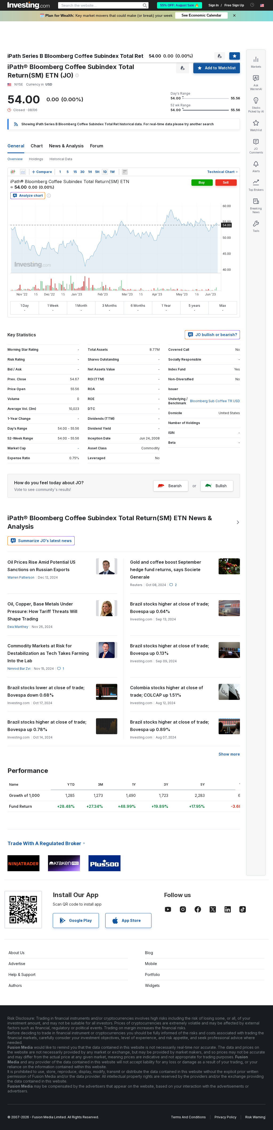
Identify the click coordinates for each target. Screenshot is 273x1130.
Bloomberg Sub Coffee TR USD (215, 401)
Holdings (36, 159)
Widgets (152, 985)
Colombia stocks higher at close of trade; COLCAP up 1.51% (166, 691)
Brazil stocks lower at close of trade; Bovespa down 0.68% (46, 691)
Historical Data (61, 159)
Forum (96, 145)
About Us (17, 952)
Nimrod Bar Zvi (18, 669)
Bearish (175, 485)
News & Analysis (66, 145)
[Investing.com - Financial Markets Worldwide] (28, 5)
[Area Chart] (23, 172)
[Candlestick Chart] (13, 172)
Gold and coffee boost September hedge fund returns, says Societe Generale (165, 569)
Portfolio (152, 974)
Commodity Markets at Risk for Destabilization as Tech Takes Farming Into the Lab (48, 653)
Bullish (221, 485)
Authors (15, 985)
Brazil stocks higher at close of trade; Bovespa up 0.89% (169, 725)
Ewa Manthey (17, 627)
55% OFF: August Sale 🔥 (179, 5)
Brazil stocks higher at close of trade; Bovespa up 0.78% (46, 725)
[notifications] (252, 4)
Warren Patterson (20, 577)
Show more (229, 754)
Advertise (17, 963)
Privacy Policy (225, 1117)
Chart (37, 145)
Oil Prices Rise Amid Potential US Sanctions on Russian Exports (41, 565)
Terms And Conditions (188, 1117)
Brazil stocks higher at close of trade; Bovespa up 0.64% (169, 607)
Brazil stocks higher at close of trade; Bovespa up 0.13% (169, 649)
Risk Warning (255, 1117)
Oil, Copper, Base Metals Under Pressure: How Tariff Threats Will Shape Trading (42, 611)
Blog (149, 952)
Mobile (151, 963)
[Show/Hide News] (125, 172)
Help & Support (22, 974)
